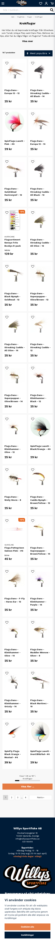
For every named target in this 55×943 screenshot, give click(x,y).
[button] (7, 63)
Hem (12, 17)
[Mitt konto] (46, 3)
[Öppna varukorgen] (52, 3)
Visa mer (27, 41)
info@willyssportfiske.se (28, 839)
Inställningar (27, 935)
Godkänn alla (27, 927)
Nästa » (40, 797)
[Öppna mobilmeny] (3, 3)
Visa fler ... (27, 786)
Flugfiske (20, 17)
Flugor (29, 17)
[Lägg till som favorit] (40, 3)
